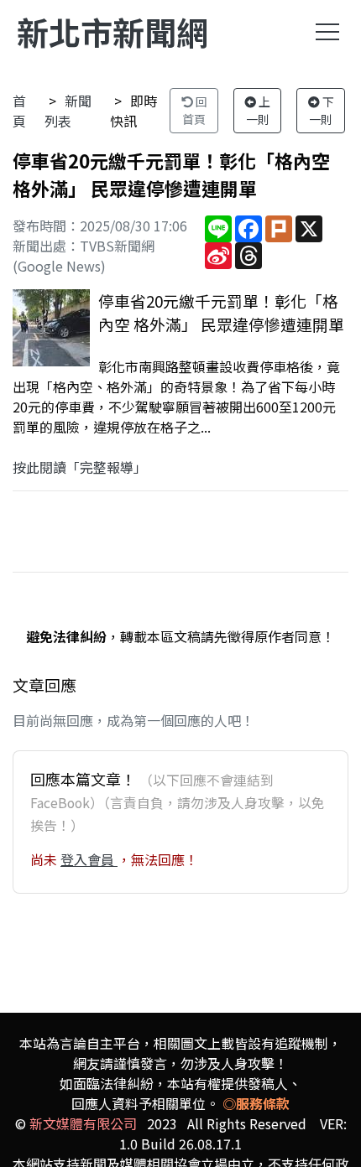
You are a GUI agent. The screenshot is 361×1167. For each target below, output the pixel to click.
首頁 (19, 111)
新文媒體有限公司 (83, 1123)
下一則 (321, 110)
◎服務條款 (256, 1103)
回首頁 (194, 110)
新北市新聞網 (112, 31)
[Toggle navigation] (327, 32)
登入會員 (89, 859)
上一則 (258, 110)
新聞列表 (68, 111)
